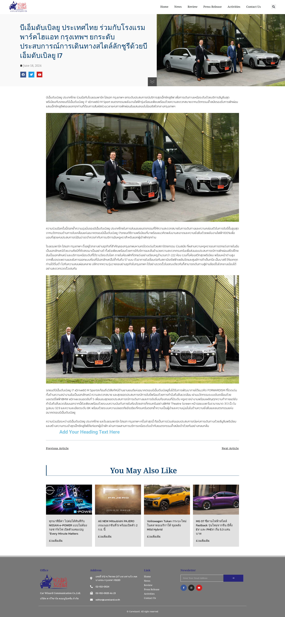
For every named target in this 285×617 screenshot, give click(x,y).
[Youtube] (39, 74)
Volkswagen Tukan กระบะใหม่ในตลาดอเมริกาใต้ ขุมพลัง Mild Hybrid (166, 525)
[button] (273, 6)
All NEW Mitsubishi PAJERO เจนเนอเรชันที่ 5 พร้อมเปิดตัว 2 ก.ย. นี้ (117, 525)
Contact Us (253, 7)
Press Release (212, 7)
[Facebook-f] (183, 588)
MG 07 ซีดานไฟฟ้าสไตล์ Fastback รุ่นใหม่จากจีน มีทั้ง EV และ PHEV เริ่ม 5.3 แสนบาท (214, 527)
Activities (234, 7)
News (178, 7)
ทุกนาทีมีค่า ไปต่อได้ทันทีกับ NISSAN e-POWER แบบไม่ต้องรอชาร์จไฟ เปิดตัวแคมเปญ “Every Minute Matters (68, 527)
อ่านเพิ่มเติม (56, 540)
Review (192, 7)
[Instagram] (191, 588)
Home (164, 7)
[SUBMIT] (233, 578)
